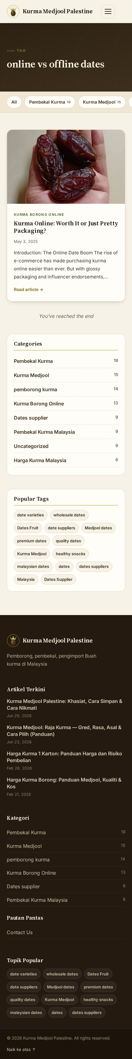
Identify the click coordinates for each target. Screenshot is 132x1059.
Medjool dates (98, 527)
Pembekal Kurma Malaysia (66, 432)
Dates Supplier (58, 579)
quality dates (68, 540)
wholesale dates (69, 514)
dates (64, 566)
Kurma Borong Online (66, 403)
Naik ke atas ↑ (21, 1049)
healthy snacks (70, 553)
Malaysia (26, 579)
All (14, 102)
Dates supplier (66, 418)
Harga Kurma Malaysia (66, 460)
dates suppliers (94, 566)
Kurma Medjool (102, 102)
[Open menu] (108, 11)
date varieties (30, 514)
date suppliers (61, 527)
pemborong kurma (66, 389)
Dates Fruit (27, 527)
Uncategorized (66, 446)
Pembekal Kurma (50, 102)
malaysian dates (33, 566)
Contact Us (20, 932)
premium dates (31, 540)
